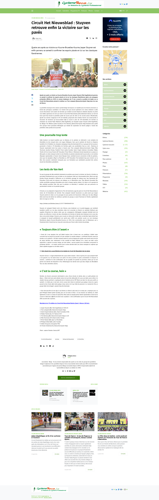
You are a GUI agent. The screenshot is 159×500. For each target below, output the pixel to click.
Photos (105, 163)
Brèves (74, 390)
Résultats (105, 181)
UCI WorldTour (80, 339)
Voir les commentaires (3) (68, 377)
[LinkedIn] (124, 4)
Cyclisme (57, 339)
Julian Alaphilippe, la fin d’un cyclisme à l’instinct (45, 436)
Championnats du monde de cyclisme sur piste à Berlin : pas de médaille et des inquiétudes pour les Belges (80, 395)
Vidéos (41, 18)
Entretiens (106, 155)
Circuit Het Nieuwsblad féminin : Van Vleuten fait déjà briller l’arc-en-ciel (56, 394)
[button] (32, 10)
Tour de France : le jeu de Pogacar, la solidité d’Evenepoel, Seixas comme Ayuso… (78, 437)
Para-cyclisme (107, 159)
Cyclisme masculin (35, 18)
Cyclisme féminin (53, 390)
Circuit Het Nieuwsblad (46, 339)
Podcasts (105, 170)
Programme (106, 177)
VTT (104, 188)
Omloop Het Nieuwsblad (68, 339)
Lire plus (57, 454)
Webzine (105, 191)
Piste (78, 390)
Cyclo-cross (106, 148)
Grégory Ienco (38, 38)
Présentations (107, 173)
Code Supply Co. (45, 496)
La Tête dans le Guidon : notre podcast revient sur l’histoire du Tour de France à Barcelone (112, 437)
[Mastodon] (127, 4)
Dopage (105, 152)
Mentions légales (48, 497)
